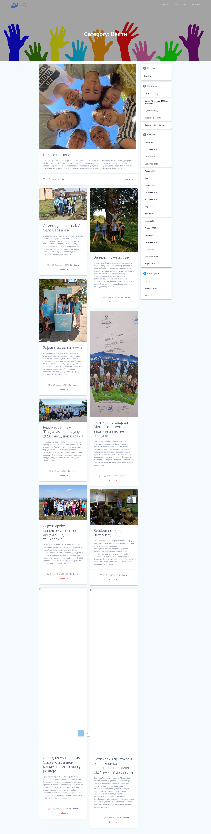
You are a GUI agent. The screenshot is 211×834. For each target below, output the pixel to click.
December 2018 (151, 242)
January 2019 (150, 235)
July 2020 (148, 178)
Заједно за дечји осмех (62, 347)
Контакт (196, 5)
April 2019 (149, 214)
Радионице (149, 296)
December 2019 (151, 192)
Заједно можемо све (111, 257)
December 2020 (151, 150)
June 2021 (149, 142)
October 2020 (150, 157)
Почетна (165, 5)
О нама (185, 5)
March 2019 (149, 221)
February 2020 (150, 185)
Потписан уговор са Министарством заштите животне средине (111, 429)
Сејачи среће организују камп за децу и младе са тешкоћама (59, 532)
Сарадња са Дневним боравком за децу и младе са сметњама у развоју (62, 764)
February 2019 (150, 228)
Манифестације (151, 288)
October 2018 (150, 249)
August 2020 (150, 171)
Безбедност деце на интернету (111, 533)
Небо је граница (56, 155)
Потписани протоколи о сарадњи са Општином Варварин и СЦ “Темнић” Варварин (113, 765)
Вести (175, 5)
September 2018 (151, 257)
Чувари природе (152, 111)
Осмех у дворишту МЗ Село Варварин (61, 228)
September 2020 (151, 164)
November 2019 (151, 200)
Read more (128, 179)
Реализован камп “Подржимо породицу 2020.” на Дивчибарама (63, 431)
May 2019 (149, 207)
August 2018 (150, 264)
